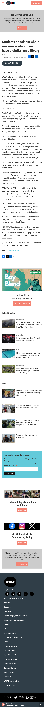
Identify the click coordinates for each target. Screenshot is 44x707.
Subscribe (22, 27)
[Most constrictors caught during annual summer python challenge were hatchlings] (8, 369)
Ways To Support (9, 672)
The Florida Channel (10, 633)
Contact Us (7, 607)
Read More (22, 510)
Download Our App (10, 668)
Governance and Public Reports (14, 637)
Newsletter (7, 611)
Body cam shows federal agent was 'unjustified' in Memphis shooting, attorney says (29, 393)
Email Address (10, 465)
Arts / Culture (20, 335)
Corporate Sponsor (10, 663)
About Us (7, 603)
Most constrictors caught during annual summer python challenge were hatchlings (28, 370)
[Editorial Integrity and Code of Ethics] (22, 494)
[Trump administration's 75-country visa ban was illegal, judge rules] (8, 408)
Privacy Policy (8, 677)
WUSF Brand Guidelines (11, 681)
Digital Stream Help (10, 655)
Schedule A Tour (9, 685)
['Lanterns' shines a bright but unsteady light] (8, 438)
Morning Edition (14, 250)
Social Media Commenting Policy (14, 620)
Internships (7, 629)
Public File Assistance (11, 646)
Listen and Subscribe (22, 303)
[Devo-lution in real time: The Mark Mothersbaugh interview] (8, 338)
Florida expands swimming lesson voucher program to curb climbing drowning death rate (28, 355)
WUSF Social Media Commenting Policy (22, 536)
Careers (6, 624)
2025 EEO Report (9, 650)
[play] (3, 704)
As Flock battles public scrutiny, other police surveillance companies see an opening (27, 422)
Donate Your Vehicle (10, 659)
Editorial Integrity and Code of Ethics (22, 504)
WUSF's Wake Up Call (22, 14)
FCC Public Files (9, 642)
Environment (20, 319)
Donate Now (22, 564)
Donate (37, 3)
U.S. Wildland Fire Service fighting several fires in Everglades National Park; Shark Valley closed (29, 325)
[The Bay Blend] (22, 280)
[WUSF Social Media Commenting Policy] (22, 526)
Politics (18, 350)
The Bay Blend (21, 295)
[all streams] (41, 704)
